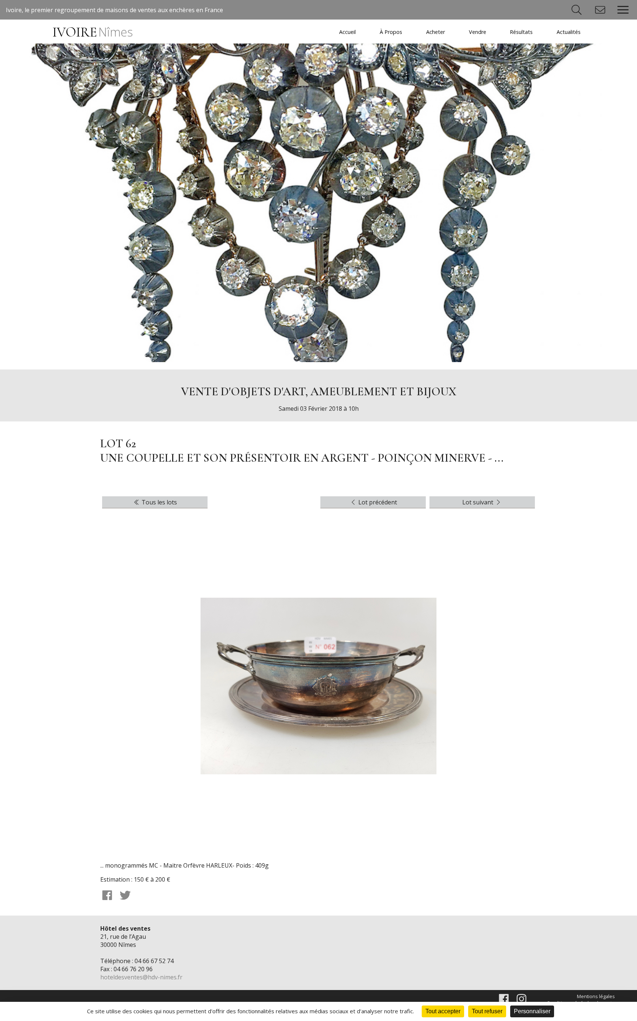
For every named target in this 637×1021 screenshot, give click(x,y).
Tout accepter (442, 1011)
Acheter (435, 31)
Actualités (569, 31)
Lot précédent (377, 502)
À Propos (391, 31)
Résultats (521, 31)
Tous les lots (158, 502)
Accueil (347, 31)
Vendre (477, 31)
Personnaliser (532, 1011)
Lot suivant (478, 502)
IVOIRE (92, 32)
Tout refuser (487, 1011)
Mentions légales (596, 996)
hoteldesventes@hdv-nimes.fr (141, 977)
